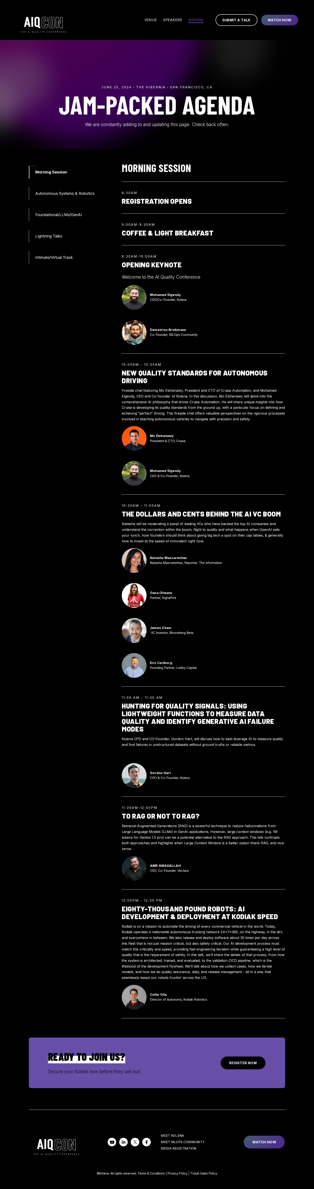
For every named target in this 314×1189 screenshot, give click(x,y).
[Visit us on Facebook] (146, 1142)
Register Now (243, 1063)
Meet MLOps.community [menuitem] (182, 1142)
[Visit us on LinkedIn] (123, 1142)
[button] (171, 632)
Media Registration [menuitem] (178, 1148)
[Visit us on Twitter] (135, 1142)
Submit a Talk (236, 20)
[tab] (68, 172)
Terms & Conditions (151, 1173)
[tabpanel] (203, 590)
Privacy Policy (178, 1173)
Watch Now (280, 20)
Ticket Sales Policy (203, 1173)
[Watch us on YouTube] (112, 1142)
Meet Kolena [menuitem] (172, 1136)
